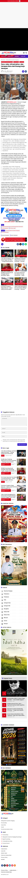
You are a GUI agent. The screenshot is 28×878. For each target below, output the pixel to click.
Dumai (5, 620)
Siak (5, 599)
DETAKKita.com (11, 102)
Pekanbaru (6, 593)
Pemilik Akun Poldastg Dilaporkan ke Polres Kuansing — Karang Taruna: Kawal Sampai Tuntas (20, 260)
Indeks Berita (4, 849)
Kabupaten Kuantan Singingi (6, 61)
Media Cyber (4, 853)
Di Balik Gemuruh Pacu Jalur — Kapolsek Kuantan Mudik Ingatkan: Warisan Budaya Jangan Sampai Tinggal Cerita (15, 704)
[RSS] (15, 865)
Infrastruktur (5, 228)
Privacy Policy (4, 857)
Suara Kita (22, 61)
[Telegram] (23, 244)
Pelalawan (6, 597)
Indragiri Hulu (7, 602)
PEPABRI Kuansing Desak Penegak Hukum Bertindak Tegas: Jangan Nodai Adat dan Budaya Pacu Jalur (7, 274)
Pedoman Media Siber (6, 855)
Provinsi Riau (16, 61)
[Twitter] (20, 244)
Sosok (2, 827)
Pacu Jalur (13, 228)
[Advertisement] (14, 351)
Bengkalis (6, 608)
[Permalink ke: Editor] (2, 71)
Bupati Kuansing (6, 839)
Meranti (6, 617)
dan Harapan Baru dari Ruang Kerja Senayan (13, 226)
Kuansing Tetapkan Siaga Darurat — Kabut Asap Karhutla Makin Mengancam (6, 288)
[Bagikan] (26, 71)
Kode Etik (3, 851)
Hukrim (3, 255)
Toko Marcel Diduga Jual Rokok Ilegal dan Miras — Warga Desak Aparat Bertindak (7, 260)
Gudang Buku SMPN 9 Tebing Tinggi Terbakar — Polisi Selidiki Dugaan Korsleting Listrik (16, 699)
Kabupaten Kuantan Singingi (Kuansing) (12, 837)
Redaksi (3, 859)
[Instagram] (12, 865)
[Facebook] (18, 244)
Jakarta (17, 269)
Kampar (6, 623)
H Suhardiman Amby (7, 841)
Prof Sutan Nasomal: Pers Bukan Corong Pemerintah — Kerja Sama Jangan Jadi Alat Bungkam (20, 274)
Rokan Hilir (6, 611)
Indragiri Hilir (7, 605)
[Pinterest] (7, 865)
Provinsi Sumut (6, 843)
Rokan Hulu (7, 614)
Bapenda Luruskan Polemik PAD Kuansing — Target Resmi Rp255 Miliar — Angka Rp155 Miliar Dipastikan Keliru (15, 709)
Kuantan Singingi (8, 591)
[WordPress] (10, 865)
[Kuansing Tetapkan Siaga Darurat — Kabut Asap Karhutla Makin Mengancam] (7, 281)
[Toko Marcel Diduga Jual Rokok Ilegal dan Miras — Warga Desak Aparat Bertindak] (7, 253)
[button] (24, 53)
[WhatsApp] (26, 244)
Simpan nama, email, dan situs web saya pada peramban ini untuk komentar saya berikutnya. (14, 440)
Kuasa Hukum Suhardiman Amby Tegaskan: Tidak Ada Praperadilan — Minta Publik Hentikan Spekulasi (16, 714)
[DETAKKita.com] (11, 52)
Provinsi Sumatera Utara (7, 829)
